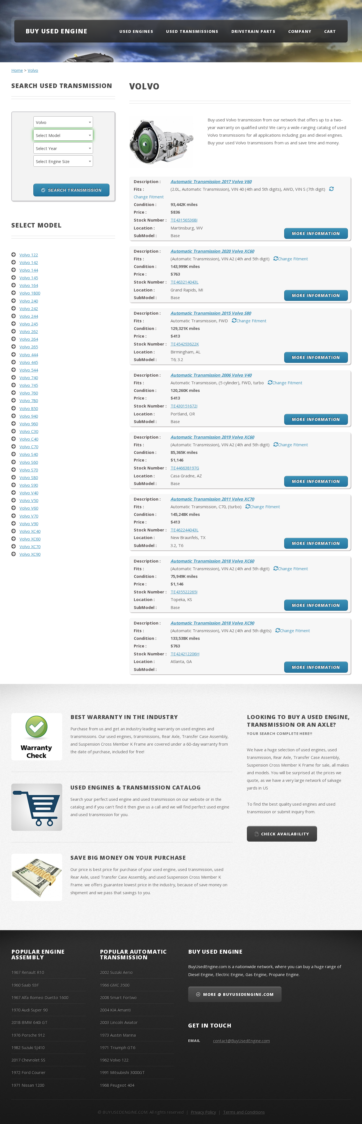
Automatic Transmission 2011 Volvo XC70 (212, 499)
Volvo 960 (29, 423)
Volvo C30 (29, 431)
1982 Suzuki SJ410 (27, 1047)
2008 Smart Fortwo (118, 997)
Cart (330, 31)
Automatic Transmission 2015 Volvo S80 (211, 313)
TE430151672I (184, 406)
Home (17, 70)
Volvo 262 (29, 331)
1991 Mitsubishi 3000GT (122, 1072)
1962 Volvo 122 (114, 1060)
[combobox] (63, 122)
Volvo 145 (29, 277)
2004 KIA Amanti (115, 1010)
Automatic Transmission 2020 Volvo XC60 (212, 251)
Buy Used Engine (56, 31)
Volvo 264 (29, 339)
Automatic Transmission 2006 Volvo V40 (211, 375)
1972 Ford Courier (28, 1072)
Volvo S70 (29, 470)
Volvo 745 (29, 385)
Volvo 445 (29, 362)
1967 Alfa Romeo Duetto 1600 (39, 997)
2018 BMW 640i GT (29, 1022)
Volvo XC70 (30, 546)
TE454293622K (185, 344)
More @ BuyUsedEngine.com (238, 994)
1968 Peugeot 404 (117, 1085)
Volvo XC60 (30, 539)
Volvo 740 (29, 377)
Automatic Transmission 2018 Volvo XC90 (212, 623)
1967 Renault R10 (27, 972)
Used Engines (136, 31)
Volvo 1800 (30, 293)
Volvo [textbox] (41, 122)
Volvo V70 (29, 516)
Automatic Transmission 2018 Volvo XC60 (212, 561)
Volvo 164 (29, 285)
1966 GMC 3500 (114, 985)
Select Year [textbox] (46, 148)
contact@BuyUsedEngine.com (241, 1040)
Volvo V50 (29, 500)
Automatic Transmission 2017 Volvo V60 (211, 181)
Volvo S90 (29, 485)
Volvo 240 (29, 301)
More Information (316, 233)
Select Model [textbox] (48, 135)
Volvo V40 (29, 492)
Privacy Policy (203, 1112)
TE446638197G (185, 468)
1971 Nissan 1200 (27, 1085)
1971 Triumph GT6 (117, 1047)
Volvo (33, 70)
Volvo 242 (29, 308)
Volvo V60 (29, 508)
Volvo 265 (29, 346)
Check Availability (285, 833)
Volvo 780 (29, 400)
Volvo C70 (29, 446)
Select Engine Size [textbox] (53, 161)
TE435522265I (184, 592)
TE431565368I (184, 220)
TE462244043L (185, 530)
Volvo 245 (29, 324)
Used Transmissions (192, 31)
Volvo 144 (29, 270)
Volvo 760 (29, 393)
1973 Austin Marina (118, 1035)
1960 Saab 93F (25, 985)
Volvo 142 (29, 262)
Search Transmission (75, 190)
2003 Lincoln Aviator (119, 1022)
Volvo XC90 (30, 554)
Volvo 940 (29, 416)
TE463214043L (185, 282)
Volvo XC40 (30, 531)
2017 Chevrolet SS (28, 1060)
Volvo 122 (29, 255)
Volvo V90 (29, 523)
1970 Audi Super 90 (29, 1010)
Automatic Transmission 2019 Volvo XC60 (212, 437)
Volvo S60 (29, 462)
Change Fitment (293, 258)
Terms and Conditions (244, 1112)
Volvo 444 (29, 354)
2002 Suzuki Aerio (116, 972)
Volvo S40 (29, 454)
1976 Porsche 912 (28, 1035)
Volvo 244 (29, 316)
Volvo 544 (29, 370)
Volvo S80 (29, 477)
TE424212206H (185, 654)
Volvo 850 (29, 408)
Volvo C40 (29, 439)
